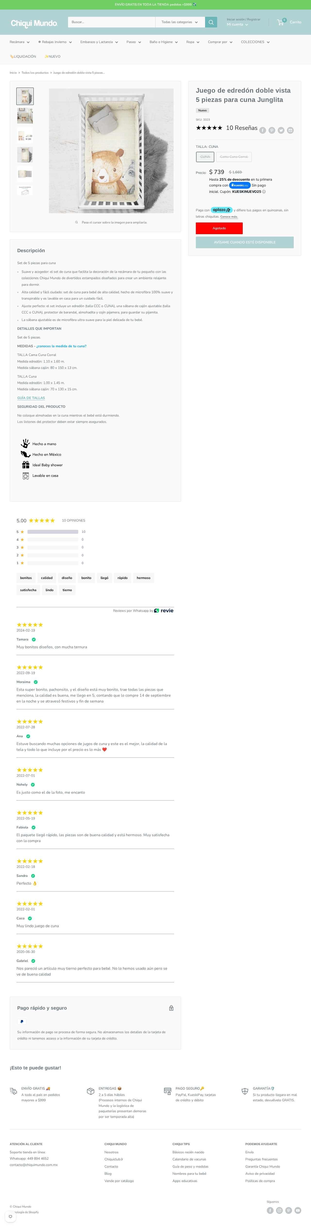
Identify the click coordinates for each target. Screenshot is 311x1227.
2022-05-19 (26, 818)
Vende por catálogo (119, 1181)
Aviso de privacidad (260, 1173)
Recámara (17, 42)
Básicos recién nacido (188, 1152)
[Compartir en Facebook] (262, 130)
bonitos (26, 578)
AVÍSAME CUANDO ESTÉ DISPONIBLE (245, 242)
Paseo (131, 42)
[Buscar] (211, 22)
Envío (249, 1152)
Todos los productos (35, 73)
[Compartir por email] (290, 130)
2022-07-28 (26, 727)
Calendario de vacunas (189, 1159)
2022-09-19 (26, 673)
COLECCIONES (252, 42)
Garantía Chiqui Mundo (262, 1166)
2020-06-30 (26, 952)
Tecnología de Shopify (24, 1212)
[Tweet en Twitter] (281, 130)
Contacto (111, 1166)
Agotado (219, 228)
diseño (67, 578)
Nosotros (111, 1152)
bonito (86, 578)
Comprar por (217, 42)
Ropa (190, 42)
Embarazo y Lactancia (96, 42)
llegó (104, 578)
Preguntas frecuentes (261, 1159)
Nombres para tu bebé (189, 1173)
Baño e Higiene (161, 42)
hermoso (143, 578)
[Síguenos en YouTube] (297, 1210)
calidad (46, 578)
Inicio (13, 73)
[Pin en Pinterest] (271, 130)
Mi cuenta (235, 24)
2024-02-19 (26, 630)
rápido (123, 578)
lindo (49, 590)
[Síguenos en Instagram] (279, 1210)
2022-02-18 (26, 866)
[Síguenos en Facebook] (270, 1210)
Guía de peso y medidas (190, 1166)
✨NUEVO (52, 56)
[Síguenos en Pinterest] (288, 1210)
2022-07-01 (26, 775)
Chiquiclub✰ (113, 1159)
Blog (108, 1173)
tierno (67, 590)
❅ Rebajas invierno (52, 42)
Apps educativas (185, 1181)
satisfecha (28, 590)
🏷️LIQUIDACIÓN (23, 56)
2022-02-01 (26, 909)
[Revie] (163, 611)
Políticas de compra (260, 1181)
